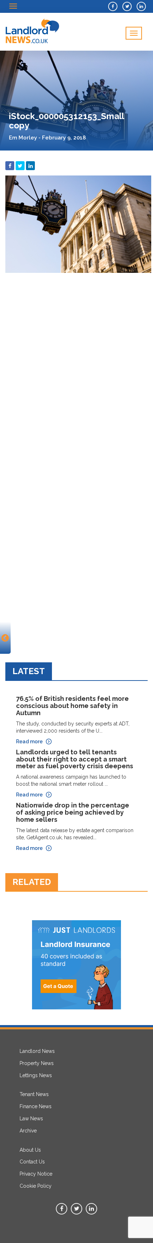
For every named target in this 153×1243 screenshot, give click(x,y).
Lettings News (36, 1075)
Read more (29, 741)
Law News (31, 1118)
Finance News (36, 1106)
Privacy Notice (36, 1174)
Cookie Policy (36, 1186)
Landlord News (37, 1051)
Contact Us (32, 1162)
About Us (30, 1150)
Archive (28, 1131)
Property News (37, 1063)
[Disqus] (76, 365)
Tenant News (34, 1094)
